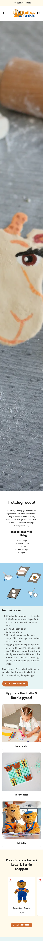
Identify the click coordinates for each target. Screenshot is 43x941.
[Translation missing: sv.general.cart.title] (38, 13)
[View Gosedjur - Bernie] (21, 896)
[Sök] (4, 13)
